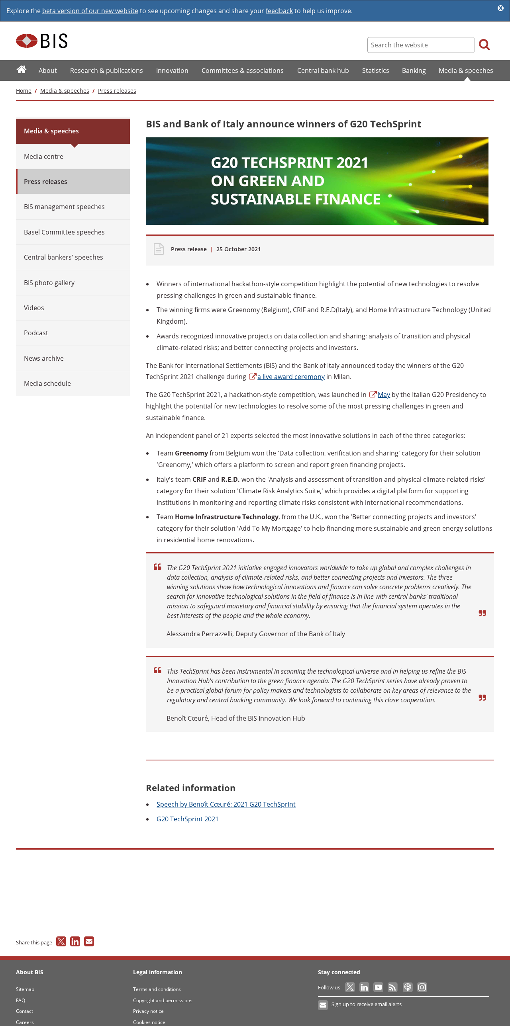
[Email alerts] (323, 1005)
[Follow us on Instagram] (422, 987)
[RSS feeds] (393, 987)
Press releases (117, 90)
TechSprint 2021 (188, 819)
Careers (25, 1022)
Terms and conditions (157, 989)
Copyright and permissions (162, 1000)
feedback (279, 10)
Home (23, 90)
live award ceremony (291, 376)
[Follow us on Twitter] (350, 987)
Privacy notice (148, 1011)
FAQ (20, 1000)
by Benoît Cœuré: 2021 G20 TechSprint (226, 804)
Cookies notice (149, 1022)
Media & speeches (64, 90)
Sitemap (25, 989)
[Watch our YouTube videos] (379, 987)
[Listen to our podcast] (407, 987)
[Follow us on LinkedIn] (365, 987)
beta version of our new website (90, 10)
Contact (24, 1011)
